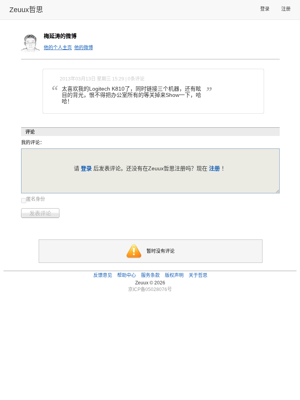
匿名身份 (35, 199)
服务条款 (150, 275)
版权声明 (174, 275)
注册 (286, 9)
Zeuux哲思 (26, 10)
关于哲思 (198, 275)
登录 (265, 9)
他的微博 (83, 47)
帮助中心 (126, 275)
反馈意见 (102, 275)
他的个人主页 (58, 47)
